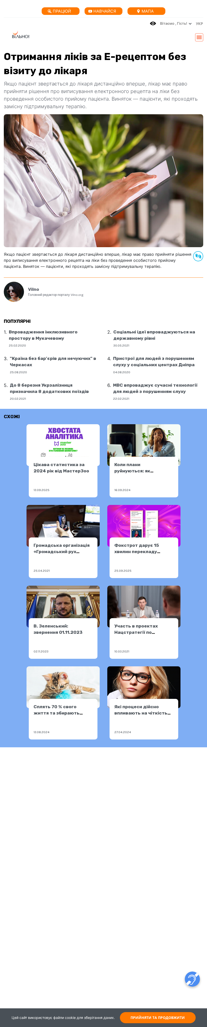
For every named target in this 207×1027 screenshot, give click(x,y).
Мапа (148, 11)
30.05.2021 (121, 345)
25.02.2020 (17, 345)
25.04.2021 (42, 571)
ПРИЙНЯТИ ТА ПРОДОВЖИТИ (158, 1017)
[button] (198, 23)
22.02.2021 (121, 399)
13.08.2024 (41, 732)
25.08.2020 (18, 372)
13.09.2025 (41, 490)
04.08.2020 (121, 372)
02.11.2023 (41, 651)
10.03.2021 (121, 651)
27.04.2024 (122, 732)
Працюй (62, 11)
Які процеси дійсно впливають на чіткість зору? (140, 713)
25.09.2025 (123, 571)
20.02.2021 (18, 399)
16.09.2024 (122, 490)
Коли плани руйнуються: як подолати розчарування (142, 470)
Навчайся (104, 11)
